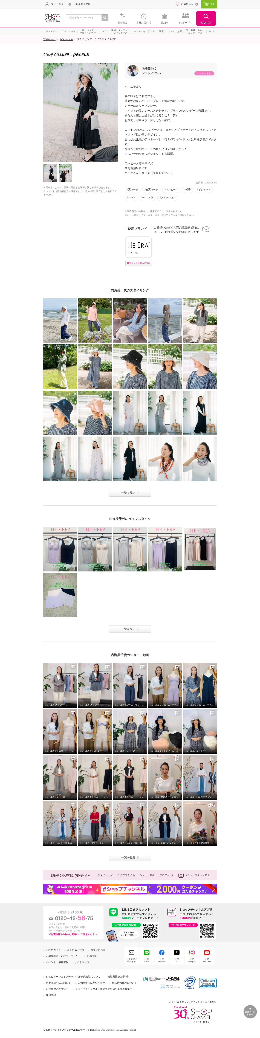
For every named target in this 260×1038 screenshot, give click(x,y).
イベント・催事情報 (57, 962)
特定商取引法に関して (58, 982)
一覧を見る (128, 492)
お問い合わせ (98, 950)
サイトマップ (81, 962)
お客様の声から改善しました (62, 956)
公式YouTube (207, 960)
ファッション (168, 197)
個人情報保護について (124, 982)
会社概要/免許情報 (118, 976)
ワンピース (172, 189)
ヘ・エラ (148, 197)
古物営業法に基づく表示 (91, 982)
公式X (177, 960)
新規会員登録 (83, 4)
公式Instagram (192, 960)
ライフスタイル (126, 875)
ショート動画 (147, 875)
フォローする (204, 73)
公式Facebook (162, 960)
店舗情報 (92, 956)
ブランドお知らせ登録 (139, 263)
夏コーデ (133, 189)
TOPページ (49, 39)
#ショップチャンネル (198, 875)
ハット (132, 197)
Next (115, 112)
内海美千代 (149, 68)
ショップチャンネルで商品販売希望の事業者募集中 (103, 989)
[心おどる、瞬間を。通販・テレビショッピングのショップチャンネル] (52, 17)
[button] (208, 983)
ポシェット (204, 189)
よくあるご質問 (75, 950)
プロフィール (167, 875)
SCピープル (66, 39)
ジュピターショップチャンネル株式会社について (73, 976)
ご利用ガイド (53, 950)
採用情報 (51, 995)
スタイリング (105, 875)
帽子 (188, 189)
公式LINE (146, 960)
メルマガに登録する (131, 960)
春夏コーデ (152, 189)
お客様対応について (57, 989)
